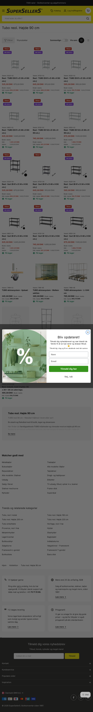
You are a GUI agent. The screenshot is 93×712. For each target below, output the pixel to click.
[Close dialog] (88, 332)
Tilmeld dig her (68, 369)
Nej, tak (69, 376)
